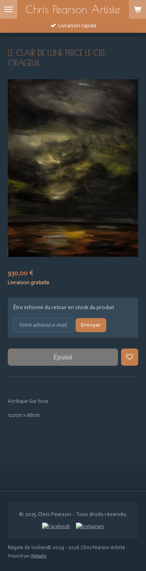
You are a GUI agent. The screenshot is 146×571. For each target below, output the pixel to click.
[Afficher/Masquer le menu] (8, 9)
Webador (39, 556)
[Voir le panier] (137, 9)
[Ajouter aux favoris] (129, 357)
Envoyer (91, 325)
